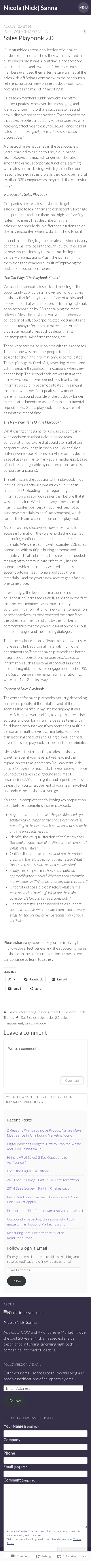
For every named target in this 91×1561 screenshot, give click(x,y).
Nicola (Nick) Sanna (29, 31)
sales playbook (36, 1023)
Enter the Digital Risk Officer (28, 1171)
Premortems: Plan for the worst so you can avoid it (45, 1210)
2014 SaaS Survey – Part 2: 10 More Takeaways (43, 1180)
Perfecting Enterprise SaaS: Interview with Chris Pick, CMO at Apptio (43, 1199)
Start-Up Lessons (63, 1012)
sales (42, 1017)
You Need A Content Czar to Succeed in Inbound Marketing (39, 1099)
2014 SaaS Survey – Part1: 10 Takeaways (38, 1188)
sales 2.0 (53, 1017)
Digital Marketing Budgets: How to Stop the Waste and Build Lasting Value (44, 1146)
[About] (24, 1312)
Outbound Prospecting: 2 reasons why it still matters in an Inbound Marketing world (40, 1221)
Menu (84, 7)
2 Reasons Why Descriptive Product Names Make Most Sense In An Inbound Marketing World (44, 1132)
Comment (72, 1080)
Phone (9, 1453)
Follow (16, 1281)
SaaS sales (29, 1017)
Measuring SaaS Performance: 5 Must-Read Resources (36, 1235)
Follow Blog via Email (27, 1248)
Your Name (21, 1426)
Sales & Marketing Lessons (29, 1012)
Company (12, 1439)
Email (16, 1466)
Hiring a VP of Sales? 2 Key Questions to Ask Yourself (37, 1160)
